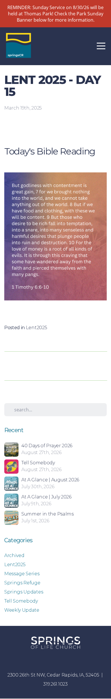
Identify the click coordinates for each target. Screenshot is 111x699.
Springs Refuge (22, 582)
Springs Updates (23, 592)
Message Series (22, 573)
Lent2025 (36, 327)
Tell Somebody (21, 601)
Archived (14, 555)
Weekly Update (21, 610)
